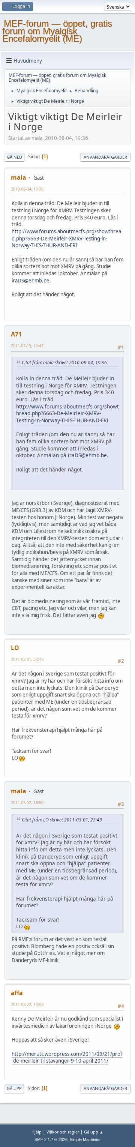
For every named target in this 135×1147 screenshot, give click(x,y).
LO (15, 648)
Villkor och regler (62, 1132)
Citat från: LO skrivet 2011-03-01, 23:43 (62, 820)
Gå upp (14, 1088)
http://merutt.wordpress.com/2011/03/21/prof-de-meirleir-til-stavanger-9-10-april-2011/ (67, 1057)
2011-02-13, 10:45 (27, 345)
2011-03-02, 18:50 (27, 802)
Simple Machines (85, 1139)
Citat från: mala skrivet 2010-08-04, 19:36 (64, 362)
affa (17, 993)
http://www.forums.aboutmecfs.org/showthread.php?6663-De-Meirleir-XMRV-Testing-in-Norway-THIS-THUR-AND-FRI (66, 238)
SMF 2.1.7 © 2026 (51, 1139)
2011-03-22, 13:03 (27, 1004)
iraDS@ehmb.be (31, 280)
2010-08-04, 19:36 (27, 189)
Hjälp (37, 1132)
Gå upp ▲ (94, 1132)
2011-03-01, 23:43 (27, 659)
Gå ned (14, 157)
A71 (16, 334)
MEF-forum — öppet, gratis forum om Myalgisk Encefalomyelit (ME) (57, 31)
